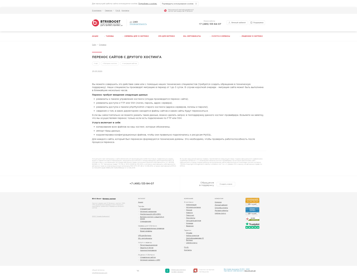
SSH (96, 63)
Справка (102, 45)
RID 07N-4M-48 (249, 271)
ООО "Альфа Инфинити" (101, 216)
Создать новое (226, 184)
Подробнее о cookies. (147, 4)
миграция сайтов (130, 63)
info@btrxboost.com (99, 273)
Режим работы (209, 21)
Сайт (94, 45)
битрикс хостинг (110, 63)
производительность (138, 24)
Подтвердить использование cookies (177, 4)
